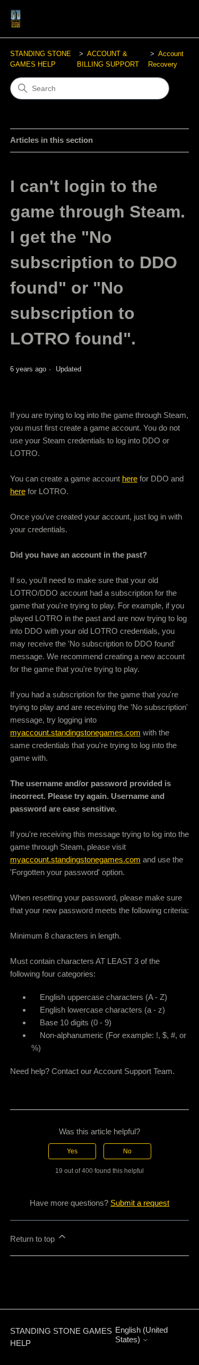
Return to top (33, 1238)
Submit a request (139, 1202)
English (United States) (141, 1334)
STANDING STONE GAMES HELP (61, 1337)
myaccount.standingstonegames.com (75, 732)
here (129, 478)
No (127, 1151)
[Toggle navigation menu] (170, 19)
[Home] (16, 19)
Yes (72, 1151)
